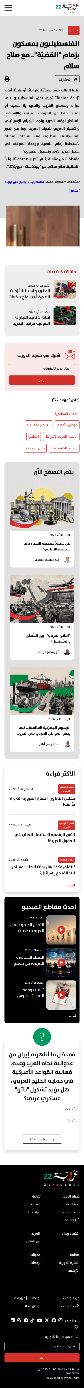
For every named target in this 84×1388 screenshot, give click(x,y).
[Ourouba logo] (42, 7)
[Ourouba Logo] (61, 1185)
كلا (69, 1121)
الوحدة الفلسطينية (64, 448)
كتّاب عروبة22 (70, 1306)
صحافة (75, 1255)
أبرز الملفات (71, 1220)
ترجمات (35, 1263)
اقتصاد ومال (71, 1233)
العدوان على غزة (38, 425)
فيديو (73, 30)
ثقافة (36, 1196)
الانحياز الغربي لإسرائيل (61, 436)
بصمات (35, 1204)
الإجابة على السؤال (42, 1139)
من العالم (33, 1241)
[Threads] (19, 1320)
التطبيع (33, 436)
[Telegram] (26, 1320)
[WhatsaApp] (76, 1327)
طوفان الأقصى (67, 425)
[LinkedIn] (13, 1320)
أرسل (42, 380)
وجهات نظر (72, 1204)
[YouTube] (39, 1320)
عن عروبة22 (71, 1298)
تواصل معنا (32, 1306)
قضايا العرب (71, 1196)
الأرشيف (74, 1270)
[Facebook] (54, 1320)
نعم (68, 1109)
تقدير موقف (71, 1212)
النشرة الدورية (69, 1263)
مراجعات (34, 1212)
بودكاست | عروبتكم (27, 1298)
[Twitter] (47, 1320)
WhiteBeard (72, 1378)
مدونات (35, 1255)
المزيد (71, 885)
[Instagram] (60, 1320)
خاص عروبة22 (35, 448)
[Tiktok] (32, 1320)
